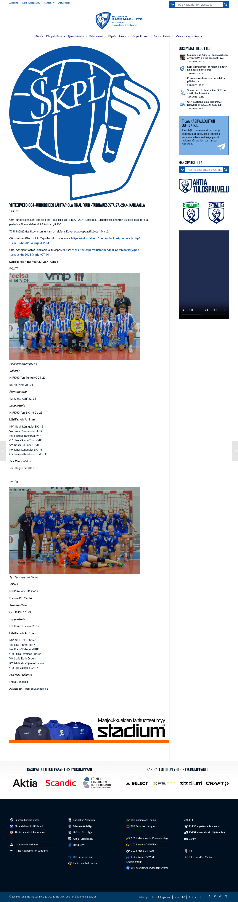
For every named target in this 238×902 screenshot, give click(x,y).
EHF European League (143, 826)
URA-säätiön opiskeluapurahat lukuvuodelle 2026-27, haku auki (204, 103)
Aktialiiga (13, 2)
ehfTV (192, 838)
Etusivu (40, 36)
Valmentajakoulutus (187, 36)
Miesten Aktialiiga (82, 826)
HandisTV (49, 2)
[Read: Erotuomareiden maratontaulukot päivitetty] (182, 80)
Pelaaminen (96, 36)
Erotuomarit (64, 2)
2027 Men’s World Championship (149, 838)
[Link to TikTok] (220, 896)
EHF (191, 819)
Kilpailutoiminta (117, 36)
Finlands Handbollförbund (28, 826)
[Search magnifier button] (225, 4)
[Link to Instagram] (215, 896)
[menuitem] (14, 3)
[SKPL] (84, 123)
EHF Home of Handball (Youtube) (207, 832)
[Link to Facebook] (209, 896)
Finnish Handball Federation (29, 832)
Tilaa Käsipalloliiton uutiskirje (32, 850)
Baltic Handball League (85, 863)
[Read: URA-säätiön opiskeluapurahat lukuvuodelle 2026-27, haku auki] (182, 104)
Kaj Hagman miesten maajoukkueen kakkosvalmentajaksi (207, 68)
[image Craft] (219, 784)
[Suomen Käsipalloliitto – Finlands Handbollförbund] (119, 21)
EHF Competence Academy (204, 826)
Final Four (29, 688)
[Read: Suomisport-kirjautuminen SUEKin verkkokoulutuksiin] (182, 92)
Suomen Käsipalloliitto (26, 819)
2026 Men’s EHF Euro (143, 850)
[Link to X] (226, 896)
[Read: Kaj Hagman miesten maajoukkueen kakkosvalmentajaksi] (182, 69)
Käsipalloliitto (54, 36)
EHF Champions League (143, 819)
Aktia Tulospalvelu (31, 2)
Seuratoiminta (162, 36)
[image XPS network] (165, 784)
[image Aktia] (26, 784)
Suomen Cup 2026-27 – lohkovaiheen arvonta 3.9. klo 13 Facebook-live (207, 56)
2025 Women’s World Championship (140, 859)
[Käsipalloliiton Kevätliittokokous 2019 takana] (3, 451)
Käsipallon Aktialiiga (84, 819)
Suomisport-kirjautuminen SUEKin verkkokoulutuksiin (206, 92)
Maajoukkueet (140, 36)
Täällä (13, 231)
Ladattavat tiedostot (27, 844)
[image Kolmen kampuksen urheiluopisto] (98, 784)
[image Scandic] (62, 784)
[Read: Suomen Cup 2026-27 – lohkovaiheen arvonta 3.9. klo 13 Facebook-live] (182, 57)
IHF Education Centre (200, 857)
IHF (191, 850)
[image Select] (138, 784)
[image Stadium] (192, 784)
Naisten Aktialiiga (82, 832)
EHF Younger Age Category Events (149, 867)
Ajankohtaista (75, 36)
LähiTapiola (41, 688)
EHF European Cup (83, 856)
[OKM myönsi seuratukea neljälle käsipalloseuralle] (235, 451)
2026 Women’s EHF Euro (144, 844)
